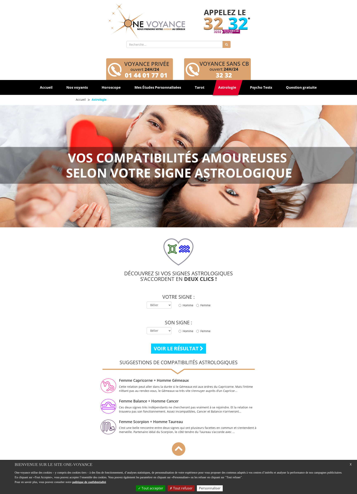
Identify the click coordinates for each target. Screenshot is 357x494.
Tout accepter (152, 488)
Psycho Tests (261, 87)
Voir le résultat (177, 348)
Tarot (199, 87)
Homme (188, 305)
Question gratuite (301, 87)
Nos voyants (77, 87)
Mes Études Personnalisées (157, 87)
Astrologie (227, 87)
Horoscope (111, 87)
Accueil (46, 87)
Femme (205, 305)
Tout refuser (182, 488)
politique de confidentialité (89, 482)
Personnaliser (210, 488)
